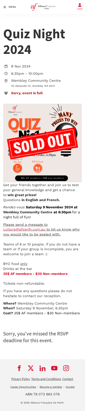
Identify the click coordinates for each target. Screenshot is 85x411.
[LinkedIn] (42, 368)
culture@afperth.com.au (24, 229)
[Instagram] (66, 368)
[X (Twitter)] (30, 368)
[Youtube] (54, 368)
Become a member (51, 386)
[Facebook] (19, 368)
